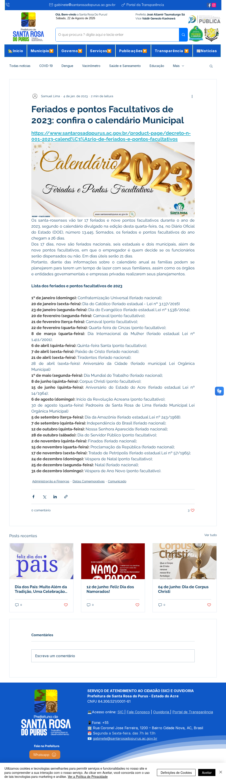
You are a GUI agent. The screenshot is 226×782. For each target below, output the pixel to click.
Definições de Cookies (176, 772)
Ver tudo (210, 535)
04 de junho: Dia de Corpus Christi (183, 589)
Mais (176, 66)
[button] (42, 51)
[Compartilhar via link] (66, 497)
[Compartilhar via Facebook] (33, 497)
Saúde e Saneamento (125, 66)
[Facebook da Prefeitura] (209, 5)
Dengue (67, 66)
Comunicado (117, 481)
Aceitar (207, 772)
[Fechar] (220, 772)
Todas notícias (19, 66)
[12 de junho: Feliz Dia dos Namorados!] (113, 561)
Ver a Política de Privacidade (88, 776)
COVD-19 (46, 66)
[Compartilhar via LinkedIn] (55, 497)
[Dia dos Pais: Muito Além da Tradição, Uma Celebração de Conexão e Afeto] (41, 561)
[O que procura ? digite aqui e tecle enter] (183, 34)
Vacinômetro (91, 66)
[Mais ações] (192, 96)
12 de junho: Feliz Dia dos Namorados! (110, 589)
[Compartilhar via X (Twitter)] (44, 497)
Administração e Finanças (50, 481)
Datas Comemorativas (89, 481)
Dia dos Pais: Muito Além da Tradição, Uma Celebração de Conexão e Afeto (41, 589)
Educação (157, 66)
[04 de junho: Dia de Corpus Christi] (185, 561)
